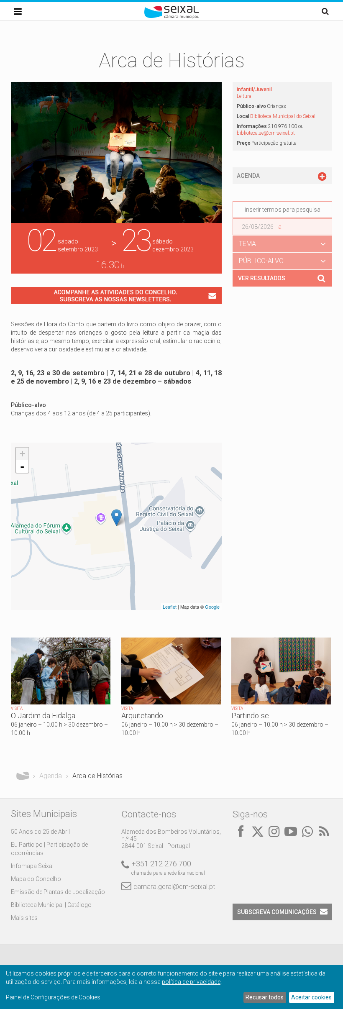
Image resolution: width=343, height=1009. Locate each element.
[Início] (171, 16)
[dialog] (171, 987)
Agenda (50, 776)
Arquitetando (142, 715)
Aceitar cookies (311, 997)
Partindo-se (250, 715)
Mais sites (24, 917)
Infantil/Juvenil (254, 89)
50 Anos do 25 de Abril (40, 831)
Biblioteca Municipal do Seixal (282, 116)
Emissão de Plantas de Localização (58, 892)
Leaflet (170, 606)
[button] (282, 244)
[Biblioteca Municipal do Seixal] (116, 517)
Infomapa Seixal (32, 866)
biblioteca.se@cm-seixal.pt (266, 133)
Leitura (244, 96)
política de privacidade (191, 981)
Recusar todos (265, 997)
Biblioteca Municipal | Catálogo (51, 904)
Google (212, 606)
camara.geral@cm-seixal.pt (174, 887)
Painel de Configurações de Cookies (53, 997)
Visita (17, 708)
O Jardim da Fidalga (43, 715)
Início (22, 776)
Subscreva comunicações (277, 912)
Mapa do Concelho (36, 879)
